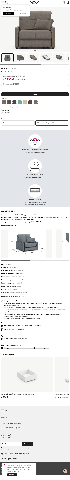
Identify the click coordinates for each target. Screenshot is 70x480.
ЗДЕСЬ (56, 307)
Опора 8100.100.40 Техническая (14, 329)
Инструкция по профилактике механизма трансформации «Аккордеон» (26, 348)
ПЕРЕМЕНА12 (21, 79)
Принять (12, 474)
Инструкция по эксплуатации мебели (16, 338)
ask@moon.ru (5, 417)
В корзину (35, 94)
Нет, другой (22, 13)
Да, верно (8, 13)
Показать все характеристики (12, 296)
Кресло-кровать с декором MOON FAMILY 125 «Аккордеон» (23, 325)
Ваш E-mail (5, 444)
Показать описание (7, 225)
